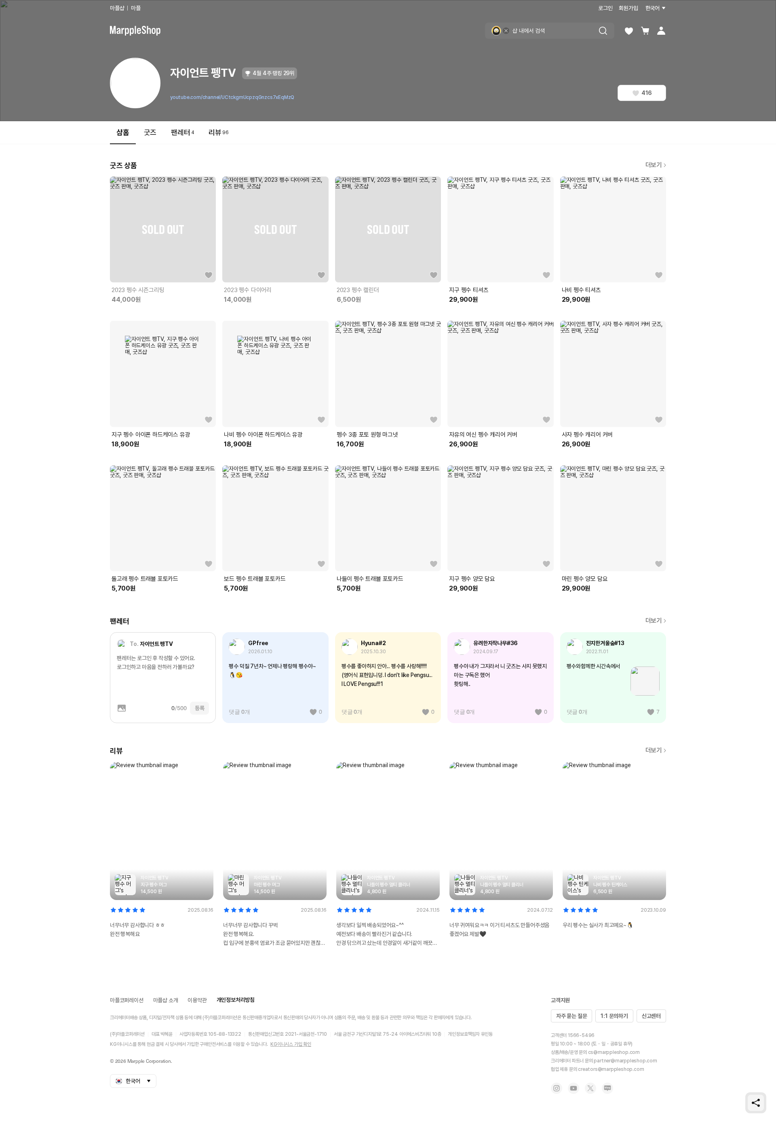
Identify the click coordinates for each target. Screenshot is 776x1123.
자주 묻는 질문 (571, 1016)
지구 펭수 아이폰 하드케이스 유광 (151, 434)
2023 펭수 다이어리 (248, 290)
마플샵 (117, 8)
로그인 (605, 8)
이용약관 (197, 1000)
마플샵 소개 (165, 1000)
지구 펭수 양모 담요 (472, 579)
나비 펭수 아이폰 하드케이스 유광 (263, 434)
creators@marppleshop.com (611, 1069)
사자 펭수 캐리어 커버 (587, 434)
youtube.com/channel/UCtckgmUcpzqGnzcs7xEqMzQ (232, 97)
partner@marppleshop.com (625, 1061)
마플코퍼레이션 (126, 1000)
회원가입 (628, 8)
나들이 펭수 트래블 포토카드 (370, 579)
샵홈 (122, 132)
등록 (200, 708)
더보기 (653, 165)
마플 (136, 8)
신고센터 (651, 1016)
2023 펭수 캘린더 (358, 290)
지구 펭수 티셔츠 (468, 290)
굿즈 (150, 132)
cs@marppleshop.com (614, 1052)
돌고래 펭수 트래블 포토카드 (145, 579)
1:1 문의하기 (614, 1016)
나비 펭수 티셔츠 (581, 290)
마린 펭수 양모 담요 (585, 579)
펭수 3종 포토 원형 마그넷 (367, 434)
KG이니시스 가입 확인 (290, 1044)
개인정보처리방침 (236, 1000)
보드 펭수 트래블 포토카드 (254, 579)
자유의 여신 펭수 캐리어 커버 (483, 434)
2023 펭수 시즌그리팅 (138, 290)
